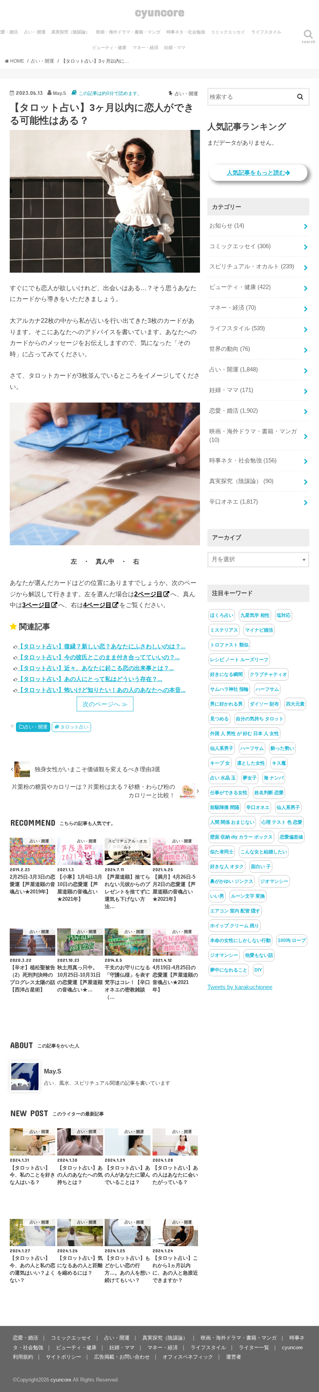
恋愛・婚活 (233, 411)
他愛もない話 (259, 955)
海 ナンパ (274, 778)
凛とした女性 (251, 763)
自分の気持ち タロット (260, 718)
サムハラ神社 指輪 (229, 689)
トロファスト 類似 (229, 645)
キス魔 (279, 763)
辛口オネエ (233, 502)
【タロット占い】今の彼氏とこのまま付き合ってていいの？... (99, 657)
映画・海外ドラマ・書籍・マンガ (128, 32)
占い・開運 (35, 32)
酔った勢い (282, 748)
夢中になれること (228, 970)
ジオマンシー (274, 881)
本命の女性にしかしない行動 (240, 940)
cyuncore (159, 11)
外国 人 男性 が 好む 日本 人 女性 (244, 733)
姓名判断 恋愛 (269, 792)
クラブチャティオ (268, 674)
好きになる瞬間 (226, 674)
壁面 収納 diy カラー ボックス (241, 837)
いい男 (217, 896)
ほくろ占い (221, 615)
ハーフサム (267, 689)
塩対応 (284, 615)
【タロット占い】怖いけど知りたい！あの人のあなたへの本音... (102, 689)
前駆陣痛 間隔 (224, 807)
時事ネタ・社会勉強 (186, 32)
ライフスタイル (266, 32)
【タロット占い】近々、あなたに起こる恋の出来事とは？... (96, 668)
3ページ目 (36, 604)
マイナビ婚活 (259, 630)
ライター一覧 (254, 1347)
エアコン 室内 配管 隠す (235, 911)
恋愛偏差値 (291, 837)
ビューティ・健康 (109, 47)
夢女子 (250, 778)
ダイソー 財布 (264, 704)
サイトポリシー (63, 1357)
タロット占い (74, 727)
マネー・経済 (145, 47)
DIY (258, 970)
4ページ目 (97, 604)
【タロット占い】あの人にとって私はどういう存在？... (90, 679)
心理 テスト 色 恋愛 (281, 822)
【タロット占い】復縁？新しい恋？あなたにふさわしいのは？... (102, 646)
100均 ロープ (292, 940)
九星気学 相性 (255, 615)
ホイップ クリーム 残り (234, 925)
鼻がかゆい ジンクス (231, 881)
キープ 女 (220, 763)
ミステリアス (224, 630)
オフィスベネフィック (188, 1357)
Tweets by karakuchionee (239, 987)
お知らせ (226, 225)
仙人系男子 (221, 748)
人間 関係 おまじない (232, 822)
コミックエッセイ (228, 32)
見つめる (219, 718)
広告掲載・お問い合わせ (122, 1357)
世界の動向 (229, 349)
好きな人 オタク (227, 866)
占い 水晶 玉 (223, 778)
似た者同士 (221, 851)
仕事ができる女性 (228, 792)
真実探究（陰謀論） (70, 32)
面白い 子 (261, 866)
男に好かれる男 (226, 704)
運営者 (233, 1357)
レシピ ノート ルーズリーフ (239, 659)
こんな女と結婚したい (263, 851)
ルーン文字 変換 (248, 896)
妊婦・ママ (175, 47)
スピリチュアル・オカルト (251, 266)
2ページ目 (148, 593)
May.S (52, 1071)
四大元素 (295, 704)
